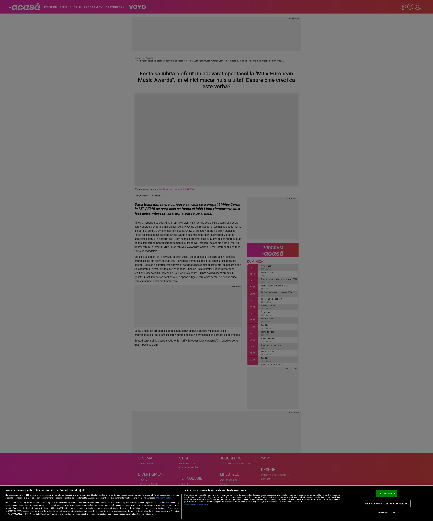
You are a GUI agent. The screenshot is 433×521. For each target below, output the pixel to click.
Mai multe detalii (163, 498)
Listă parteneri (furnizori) (196, 505)
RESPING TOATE (386, 512)
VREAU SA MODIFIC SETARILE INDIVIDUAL (387, 503)
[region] (216, 503)
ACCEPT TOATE (387, 493)
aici (165, 508)
